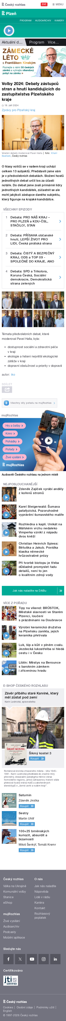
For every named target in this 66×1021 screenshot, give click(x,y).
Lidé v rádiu (42, 897)
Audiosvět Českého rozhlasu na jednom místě (30, 474)
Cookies (8, 1007)
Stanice (8, 897)
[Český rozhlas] (13, 4)
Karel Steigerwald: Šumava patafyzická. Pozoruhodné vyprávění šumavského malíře (41, 510)
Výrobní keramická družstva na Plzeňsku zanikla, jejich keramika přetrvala (40, 631)
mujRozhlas (9, 415)
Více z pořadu (15, 603)
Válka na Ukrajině (14, 886)
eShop (7, 902)
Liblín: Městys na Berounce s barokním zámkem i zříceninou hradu (40, 666)
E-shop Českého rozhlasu (25, 685)
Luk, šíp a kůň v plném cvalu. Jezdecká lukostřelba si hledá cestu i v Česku (41, 649)
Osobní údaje (25, 1007)
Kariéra (39, 902)
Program (25, 20)
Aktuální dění (13, 42)
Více (53, 42)
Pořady (10, 449)
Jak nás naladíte (45, 886)
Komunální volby (14, 891)
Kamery (59, 20)
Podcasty (9, 932)
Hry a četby (13, 425)
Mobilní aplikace (14, 937)
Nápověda (41, 891)
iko (13, 374)
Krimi (9, 433)
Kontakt (39, 908)
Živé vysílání (13, 457)
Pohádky (11, 441)
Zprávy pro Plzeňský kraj (18, 110)
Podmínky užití (45, 1007)
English (7, 1010)
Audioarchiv (43, 20)
